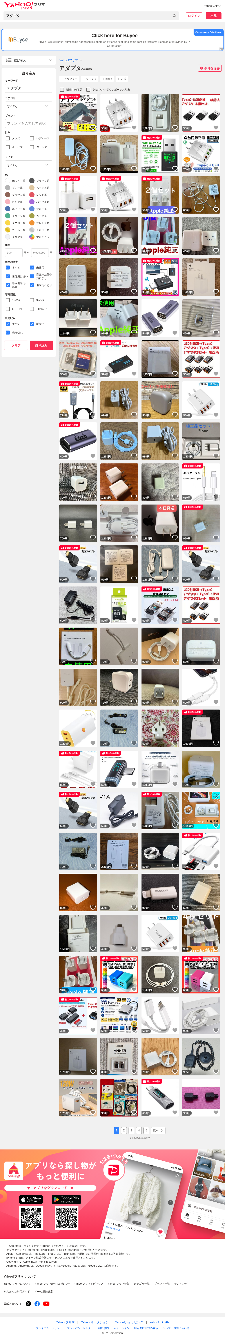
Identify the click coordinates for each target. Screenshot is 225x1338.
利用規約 (103, 1328)
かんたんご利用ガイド (17, 1291)
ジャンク (91, 78)
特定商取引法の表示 (146, 1328)
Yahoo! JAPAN (212, 5)
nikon (108, 78)
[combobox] (91, 15)
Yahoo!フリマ (68, 60)
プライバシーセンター (80, 1328)
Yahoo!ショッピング (129, 1322)
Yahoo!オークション (95, 1322)
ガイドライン (121, 1328)
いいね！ (93, 128)
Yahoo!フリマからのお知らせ (52, 1283)
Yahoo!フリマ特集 (118, 1283)
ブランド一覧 (162, 1283)
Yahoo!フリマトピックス (88, 1283)
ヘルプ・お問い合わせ (176, 1328)
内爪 (123, 78)
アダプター (70, 78)
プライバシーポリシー (49, 1328)
